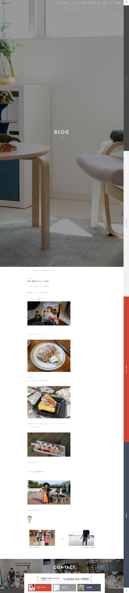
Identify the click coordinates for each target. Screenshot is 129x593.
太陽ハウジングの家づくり (62, 2)
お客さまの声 (92, 2)
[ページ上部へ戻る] (126, 590)
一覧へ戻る (61, 539)
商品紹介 (105, 2)
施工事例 (85, 2)
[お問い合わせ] (40, 587)
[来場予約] (64, 587)
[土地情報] (89, 587)
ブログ (99, 2)
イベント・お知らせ (76, 2)
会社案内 (118, 2)
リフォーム (111, 2)
